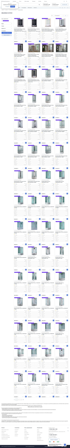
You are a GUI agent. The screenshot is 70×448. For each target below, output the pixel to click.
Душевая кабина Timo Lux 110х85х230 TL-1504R (34, 283)
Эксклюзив (26, 438)
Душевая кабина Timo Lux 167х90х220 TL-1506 (34, 359)
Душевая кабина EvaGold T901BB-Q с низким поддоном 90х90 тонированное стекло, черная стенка (34, 30)
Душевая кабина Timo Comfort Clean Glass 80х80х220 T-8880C (34, 106)
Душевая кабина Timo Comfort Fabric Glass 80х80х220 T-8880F (61, 156)
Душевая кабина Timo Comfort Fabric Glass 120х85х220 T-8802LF (20, 131)
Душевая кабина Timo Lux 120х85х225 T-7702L (48, 309)
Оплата (20, 1)
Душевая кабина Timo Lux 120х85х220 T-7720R (34, 309)
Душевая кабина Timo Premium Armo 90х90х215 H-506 (48, 385)
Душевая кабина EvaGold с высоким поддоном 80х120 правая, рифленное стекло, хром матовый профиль (48, 30)
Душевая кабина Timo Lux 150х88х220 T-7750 (20, 359)
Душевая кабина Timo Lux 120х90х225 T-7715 (20, 334)
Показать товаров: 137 (6, 32)
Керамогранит (4, 431)
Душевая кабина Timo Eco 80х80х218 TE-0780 (48, 233)
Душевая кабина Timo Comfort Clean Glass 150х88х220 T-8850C (20, 106)
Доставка (39, 1)
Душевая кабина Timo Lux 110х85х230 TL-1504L (20, 283)
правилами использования (52, 445)
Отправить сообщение (54, 439)
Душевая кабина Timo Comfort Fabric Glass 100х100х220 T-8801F (61, 106)
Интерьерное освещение (5, 435)
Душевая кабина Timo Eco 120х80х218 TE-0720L (48, 207)
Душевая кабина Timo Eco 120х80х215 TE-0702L (20, 207)
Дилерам (16, 431)
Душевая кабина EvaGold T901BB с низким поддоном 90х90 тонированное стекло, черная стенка (20, 30)
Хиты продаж (26, 437)
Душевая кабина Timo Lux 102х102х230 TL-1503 (59, 258)
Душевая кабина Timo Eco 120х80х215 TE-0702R (34, 207)
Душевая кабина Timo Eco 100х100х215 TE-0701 (46, 182)
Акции (25, 429)
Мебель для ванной (5, 438)
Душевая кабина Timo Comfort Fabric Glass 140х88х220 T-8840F (20, 156)
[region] (7, 25)
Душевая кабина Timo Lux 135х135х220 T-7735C (34, 334)
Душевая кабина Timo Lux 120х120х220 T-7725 (59, 283)
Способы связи (64, 4)
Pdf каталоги (30, 7)
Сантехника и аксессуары (6, 437)
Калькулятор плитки (40, 440)
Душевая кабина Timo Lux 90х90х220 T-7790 (61, 359)
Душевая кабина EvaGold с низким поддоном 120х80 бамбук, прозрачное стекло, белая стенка (33, 55)
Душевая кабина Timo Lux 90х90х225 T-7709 (20, 385)
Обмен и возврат (27, 1)
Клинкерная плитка (5, 434)
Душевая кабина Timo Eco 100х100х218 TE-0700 (59, 182)
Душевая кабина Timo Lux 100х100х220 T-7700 (32, 258)
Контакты (45, 1)
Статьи (19, 7)
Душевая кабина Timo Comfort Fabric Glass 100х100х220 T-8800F (48, 106)
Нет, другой (7, 6)
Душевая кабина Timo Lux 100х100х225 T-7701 (46, 258)
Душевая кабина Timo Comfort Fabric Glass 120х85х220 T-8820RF (61, 131)
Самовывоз (33, 1)
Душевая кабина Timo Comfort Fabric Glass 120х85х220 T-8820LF (48, 131)
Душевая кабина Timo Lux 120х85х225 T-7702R (61, 309)
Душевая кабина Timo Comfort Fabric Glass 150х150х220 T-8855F (34, 156)
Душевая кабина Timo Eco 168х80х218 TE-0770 (34, 233)
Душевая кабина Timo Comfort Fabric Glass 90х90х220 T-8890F (34, 182)
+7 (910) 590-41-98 (46, 4)
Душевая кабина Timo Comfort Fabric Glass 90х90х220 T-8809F (20, 182)
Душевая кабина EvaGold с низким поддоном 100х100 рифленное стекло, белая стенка (61, 30)
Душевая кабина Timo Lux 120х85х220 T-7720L (20, 309)
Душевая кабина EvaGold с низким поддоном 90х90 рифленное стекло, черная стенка (34, 80)
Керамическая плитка (5, 429)
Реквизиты (16, 434)
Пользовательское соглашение (49, 446)
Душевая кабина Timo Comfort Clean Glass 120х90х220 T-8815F (61, 80)
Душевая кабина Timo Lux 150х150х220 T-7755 (59, 334)
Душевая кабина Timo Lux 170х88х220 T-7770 (48, 359)
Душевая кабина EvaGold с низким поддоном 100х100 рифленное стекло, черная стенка (19, 55)
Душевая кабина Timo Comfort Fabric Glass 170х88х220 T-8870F (48, 156)
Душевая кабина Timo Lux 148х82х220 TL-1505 (48, 334)
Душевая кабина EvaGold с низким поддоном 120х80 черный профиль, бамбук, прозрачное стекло (47, 55)
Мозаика (3, 432)
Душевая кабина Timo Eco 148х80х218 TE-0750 (20, 233)
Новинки (25, 431)
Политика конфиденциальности (30, 446)
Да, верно (12, 6)
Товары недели (26, 434)
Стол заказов (24, 7)
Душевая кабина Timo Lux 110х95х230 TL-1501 (48, 283)
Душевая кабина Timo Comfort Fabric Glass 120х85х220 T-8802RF (34, 131)
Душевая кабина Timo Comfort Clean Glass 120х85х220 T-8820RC (48, 80)
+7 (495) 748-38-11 (55, 4)
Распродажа (26, 432)
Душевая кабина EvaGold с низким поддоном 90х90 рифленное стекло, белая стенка (20, 80)
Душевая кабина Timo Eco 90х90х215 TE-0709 (61, 233)
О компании (14, 1)
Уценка (25, 435)
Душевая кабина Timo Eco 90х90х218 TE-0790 (20, 258)
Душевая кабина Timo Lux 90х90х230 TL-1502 (34, 385)
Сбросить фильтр (7, 35)
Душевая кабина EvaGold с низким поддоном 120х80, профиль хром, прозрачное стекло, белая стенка (61, 55)
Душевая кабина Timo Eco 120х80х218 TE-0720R (61, 207)
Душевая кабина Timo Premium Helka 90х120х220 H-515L (61, 385)
